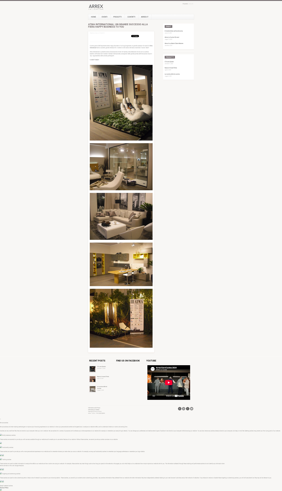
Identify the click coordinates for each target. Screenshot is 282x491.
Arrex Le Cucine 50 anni (172, 37)
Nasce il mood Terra (171, 68)
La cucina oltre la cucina (172, 74)
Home (93, 17)
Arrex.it (144, 17)
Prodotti (117, 17)
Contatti (131, 17)
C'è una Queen (169, 61)
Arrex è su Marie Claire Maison (174, 43)
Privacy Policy (4, 487)
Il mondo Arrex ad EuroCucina (174, 31)
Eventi (105, 17)
